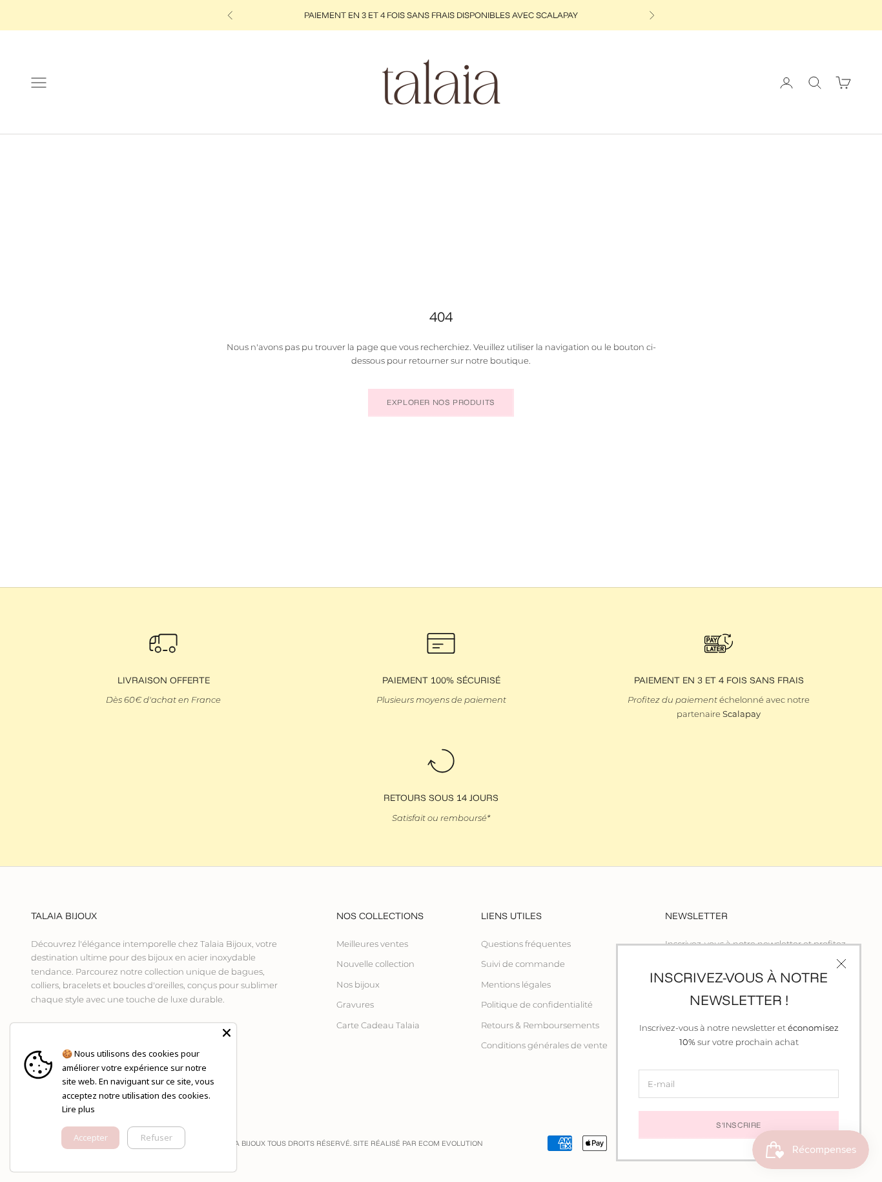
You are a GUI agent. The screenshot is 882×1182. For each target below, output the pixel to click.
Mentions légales (516, 984)
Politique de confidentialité (537, 1004)
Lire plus (78, 1109)
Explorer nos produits (441, 402)
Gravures (355, 1004)
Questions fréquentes (526, 943)
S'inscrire (738, 1125)
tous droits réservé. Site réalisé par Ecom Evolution (375, 1143)
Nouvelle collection (375, 964)
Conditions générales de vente (544, 1045)
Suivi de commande (523, 964)
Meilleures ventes (372, 943)
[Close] (226, 1032)
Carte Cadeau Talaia (378, 1025)
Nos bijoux (358, 984)
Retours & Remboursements (540, 1025)
